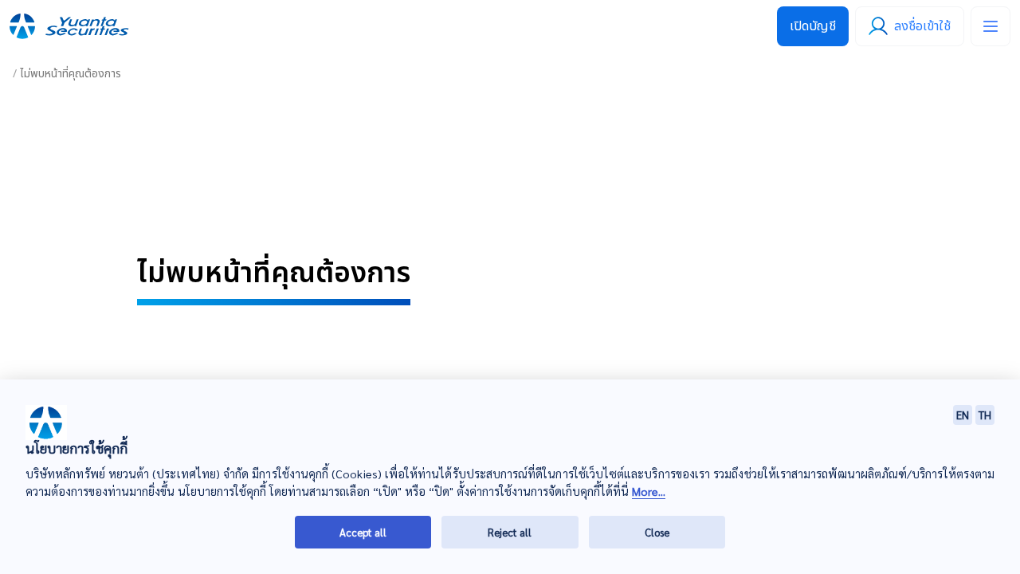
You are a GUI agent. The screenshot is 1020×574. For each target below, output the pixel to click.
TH (985, 414)
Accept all (362, 531)
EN (962, 414)
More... (648, 490)
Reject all (510, 531)
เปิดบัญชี (813, 26)
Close (657, 531)
